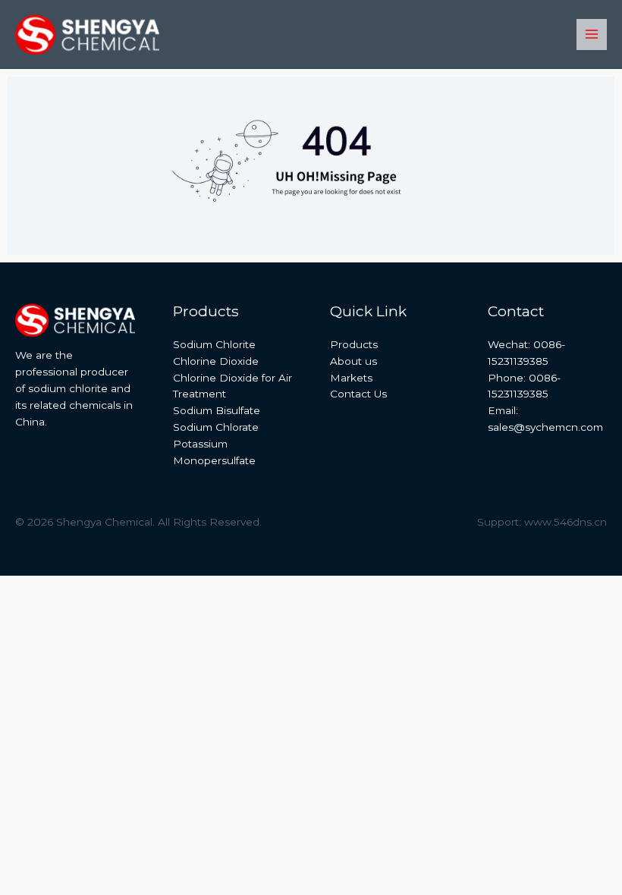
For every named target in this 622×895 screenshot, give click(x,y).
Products (354, 344)
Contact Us (358, 394)
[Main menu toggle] (592, 34)
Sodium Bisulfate (216, 410)
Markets (351, 378)
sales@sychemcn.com (545, 427)
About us (353, 361)
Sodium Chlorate (216, 427)
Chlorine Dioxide (216, 361)
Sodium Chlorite (214, 344)
